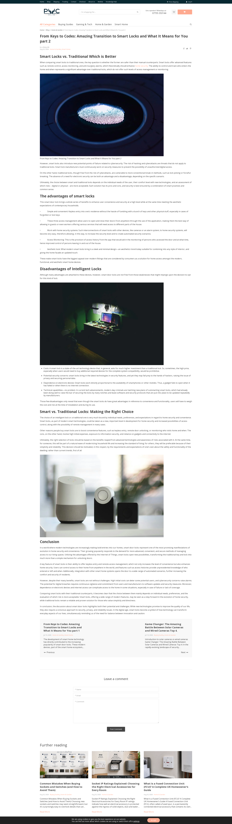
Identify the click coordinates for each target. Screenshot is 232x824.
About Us (91, 2)
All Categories (47, 24)
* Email (78, 695)
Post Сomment (116, 729)
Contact (73, 2)
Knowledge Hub (111, 2)
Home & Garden (103, 24)
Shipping (56, 2)
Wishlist (100, 2)
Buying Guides (65, 24)
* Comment (79, 701)
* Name (78, 689)
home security (141, 66)
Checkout (82, 2)
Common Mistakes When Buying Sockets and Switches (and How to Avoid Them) (61, 787)
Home (42, 2)
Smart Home (121, 24)
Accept (153, 820)
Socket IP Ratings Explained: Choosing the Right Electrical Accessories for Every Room (115, 787)
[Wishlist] (174, 12)
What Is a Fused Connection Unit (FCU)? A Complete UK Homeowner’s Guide (166, 787)
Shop (49, 2)
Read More (45, 811)
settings (136, 821)
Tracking (65, 2)
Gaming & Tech (84, 24)
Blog (47, 30)
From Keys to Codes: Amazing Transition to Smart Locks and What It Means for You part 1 (63, 627)
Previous (50, 652)
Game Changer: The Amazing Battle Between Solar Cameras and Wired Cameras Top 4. (164, 627)
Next (183, 652)
